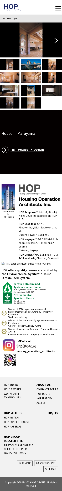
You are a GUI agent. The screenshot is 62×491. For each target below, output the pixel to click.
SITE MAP (50, 469)
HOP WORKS (11, 384)
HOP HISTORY (44, 398)
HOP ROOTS (43, 393)
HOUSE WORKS (12, 389)
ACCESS (41, 402)
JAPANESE (25, 463)
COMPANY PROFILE (47, 389)
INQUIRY (53, 413)
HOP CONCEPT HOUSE (16, 422)
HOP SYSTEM (11, 417)
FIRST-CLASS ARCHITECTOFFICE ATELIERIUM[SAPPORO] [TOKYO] (18, 449)
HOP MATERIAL (12, 426)
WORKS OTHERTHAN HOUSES (12, 395)
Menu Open (12, 18)
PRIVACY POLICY (45, 463)
